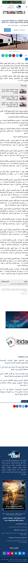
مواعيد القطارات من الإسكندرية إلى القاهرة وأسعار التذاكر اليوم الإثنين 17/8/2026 (10, 98)
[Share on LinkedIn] (10, 55)
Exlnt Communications (21, 561)
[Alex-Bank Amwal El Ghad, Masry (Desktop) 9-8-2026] (14, 2)
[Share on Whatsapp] (6, 55)
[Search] (1, 7)
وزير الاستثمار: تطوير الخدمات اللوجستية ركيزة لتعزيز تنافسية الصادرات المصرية (14, 361)
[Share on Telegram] (2, 55)
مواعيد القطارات (24, 293)
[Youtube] (12, 553)
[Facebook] (23, 553)
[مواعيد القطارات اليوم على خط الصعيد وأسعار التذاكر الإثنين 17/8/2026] (23, 91)
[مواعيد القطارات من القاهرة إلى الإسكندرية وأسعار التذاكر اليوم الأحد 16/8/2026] (23, 104)
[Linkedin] (16, 553)
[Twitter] (19, 553)
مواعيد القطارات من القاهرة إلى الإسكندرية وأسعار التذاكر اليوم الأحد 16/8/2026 (10, 104)
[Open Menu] (26, 7)
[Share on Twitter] (17, 55)
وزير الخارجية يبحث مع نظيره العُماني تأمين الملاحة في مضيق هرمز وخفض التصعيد (14, 374)
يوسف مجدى (23, 25)
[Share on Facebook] (20, 55)
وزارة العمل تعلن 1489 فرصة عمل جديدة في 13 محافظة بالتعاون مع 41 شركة (14, 368)
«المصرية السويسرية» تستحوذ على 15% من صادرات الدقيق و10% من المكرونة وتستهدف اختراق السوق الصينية (14, 392)
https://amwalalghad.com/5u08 (19, 284)
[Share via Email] (26, 59)
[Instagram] (8, 553)
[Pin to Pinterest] (13, 55)
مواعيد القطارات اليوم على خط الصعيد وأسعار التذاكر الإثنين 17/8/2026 (10, 91)
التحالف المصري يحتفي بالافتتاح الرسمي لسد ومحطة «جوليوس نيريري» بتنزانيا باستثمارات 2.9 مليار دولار (14, 383)
